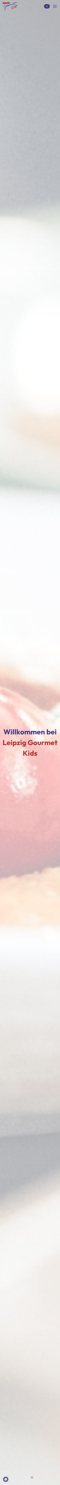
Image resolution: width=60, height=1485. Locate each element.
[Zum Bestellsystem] (47, 6)
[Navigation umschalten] (54, 6)
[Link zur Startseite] (10, 6)
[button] (6, 1479)
